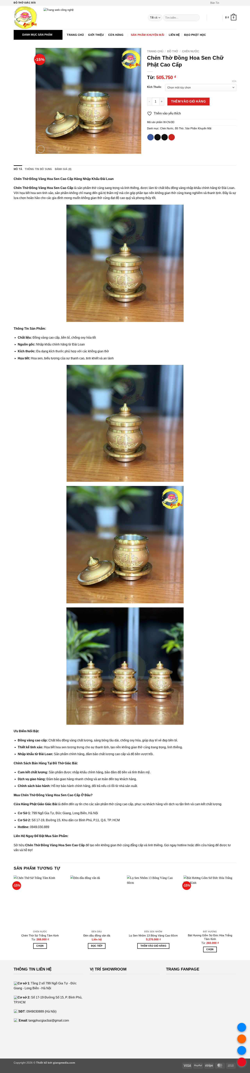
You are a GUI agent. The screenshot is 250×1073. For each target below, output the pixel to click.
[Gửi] (196, 17)
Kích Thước (154, 87)
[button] (213, 2)
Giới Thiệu (96, 34)
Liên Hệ (174, 34)
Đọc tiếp (97, 946)
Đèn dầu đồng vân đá (96, 935)
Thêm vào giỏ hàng (188, 101)
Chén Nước (190, 51)
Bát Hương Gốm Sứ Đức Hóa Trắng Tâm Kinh (210, 937)
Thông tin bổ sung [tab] (38, 169)
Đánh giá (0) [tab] (63, 169)
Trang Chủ (75, 34)
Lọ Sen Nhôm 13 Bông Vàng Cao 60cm (153, 935)
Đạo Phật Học (195, 34)
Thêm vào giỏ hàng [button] (153, 946)
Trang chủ (155, 51)
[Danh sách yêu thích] (211, 17)
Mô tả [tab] (18, 169)
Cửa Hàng (115, 34)
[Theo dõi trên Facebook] (223, 3)
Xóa (234, 81)
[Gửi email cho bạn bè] (164, 137)
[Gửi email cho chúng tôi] (234, 3)
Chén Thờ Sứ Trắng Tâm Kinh (40, 935)
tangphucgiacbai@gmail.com (49, 1020)
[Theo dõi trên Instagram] (227, 3)
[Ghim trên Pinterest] (171, 137)
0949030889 (35, 1011)
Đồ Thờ (172, 51)
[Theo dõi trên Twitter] (230, 3)
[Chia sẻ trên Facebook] (150, 137)
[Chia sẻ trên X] (157, 137)
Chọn (40, 946)
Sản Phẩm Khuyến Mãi (147, 34)
